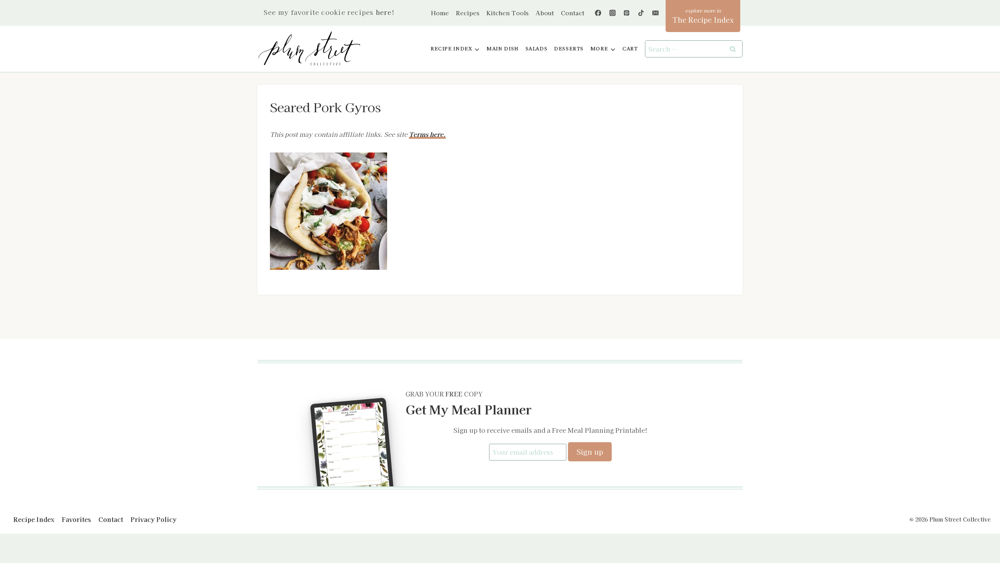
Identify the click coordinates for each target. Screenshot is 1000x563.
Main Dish (502, 48)
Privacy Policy (153, 519)
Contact (572, 13)
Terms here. (427, 134)
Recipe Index (33, 519)
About (545, 13)
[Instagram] (612, 13)
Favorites (76, 519)
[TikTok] (641, 13)
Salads (536, 48)
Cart (630, 48)
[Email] (655, 13)
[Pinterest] (626, 13)
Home (440, 13)
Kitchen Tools (507, 13)
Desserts (569, 48)
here (384, 12)
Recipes (467, 13)
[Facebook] (598, 13)
